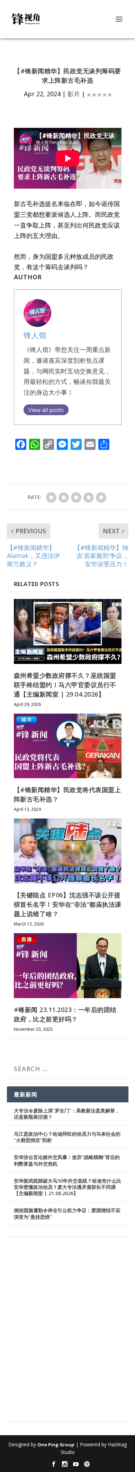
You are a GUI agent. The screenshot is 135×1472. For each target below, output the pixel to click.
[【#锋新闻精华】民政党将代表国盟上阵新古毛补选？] (68, 746)
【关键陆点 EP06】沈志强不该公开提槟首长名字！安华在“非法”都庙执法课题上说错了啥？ (68, 904)
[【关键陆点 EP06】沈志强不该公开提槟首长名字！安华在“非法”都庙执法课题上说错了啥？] (68, 851)
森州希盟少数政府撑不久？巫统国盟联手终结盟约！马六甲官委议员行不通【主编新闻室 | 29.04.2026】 (65, 684)
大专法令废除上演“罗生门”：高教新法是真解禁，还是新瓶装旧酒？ (67, 1113)
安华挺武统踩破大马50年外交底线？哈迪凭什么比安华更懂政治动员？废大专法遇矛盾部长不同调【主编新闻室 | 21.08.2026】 (67, 1186)
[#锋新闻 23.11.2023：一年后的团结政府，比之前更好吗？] (68, 965)
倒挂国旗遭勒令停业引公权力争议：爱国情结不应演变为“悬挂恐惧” (67, 1213)
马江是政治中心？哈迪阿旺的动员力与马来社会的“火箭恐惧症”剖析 (67, 1136)
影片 (74, 94)
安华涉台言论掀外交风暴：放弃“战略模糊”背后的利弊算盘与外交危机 (67, 1160)
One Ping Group (55, 1444)
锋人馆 (35, 335)
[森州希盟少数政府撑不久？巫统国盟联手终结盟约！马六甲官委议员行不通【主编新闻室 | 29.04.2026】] (68, 631)
